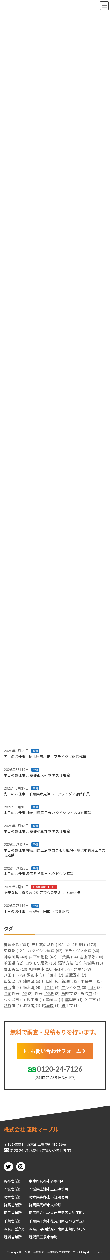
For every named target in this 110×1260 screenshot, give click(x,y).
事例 (35, 750)
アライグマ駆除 (81, 951)
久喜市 (93, 1000)
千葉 (7, 1221)
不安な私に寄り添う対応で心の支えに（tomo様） (44, 893)
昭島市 (50, 1006)
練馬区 (31, 981)
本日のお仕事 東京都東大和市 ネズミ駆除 (37, 775)
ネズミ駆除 (81, 945)
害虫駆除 (91, 957)
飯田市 (35, 1000)
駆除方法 (69, 963)
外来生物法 (47, 993)
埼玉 (7, 1213)
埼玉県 (13, 963)
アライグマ (73, 987)
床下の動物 (42, 957)
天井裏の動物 (48, 945)
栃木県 (31, 987)
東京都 (15, 951)
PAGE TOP (102, 1216)
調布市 (35, 975)
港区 (95, 987)
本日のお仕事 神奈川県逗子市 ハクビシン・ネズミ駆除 (47, 812)
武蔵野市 (75, 975)
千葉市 (54, 975)
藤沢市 (12, 987)
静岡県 (54, 1000)
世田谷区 (15, 969)
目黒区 (50, 987)
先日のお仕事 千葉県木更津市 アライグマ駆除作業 (47, 794)
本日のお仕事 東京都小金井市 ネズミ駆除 (37, 831)
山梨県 (12, 981)
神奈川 (9, 1229)
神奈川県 (15, 957)
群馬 (7, 1205)
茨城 (7, 1189)
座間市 (73, 1000)
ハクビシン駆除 (45, 951)
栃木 (7, 1197)
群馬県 (82, 969)
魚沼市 (89, 993)
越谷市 (12, 1006)
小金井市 (91, 981)
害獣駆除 (16, 945)
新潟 (7, 1237)
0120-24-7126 (59, 1069)
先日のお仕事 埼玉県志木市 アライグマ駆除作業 (45, 756)
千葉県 (68, 957)
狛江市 (70, 1006)
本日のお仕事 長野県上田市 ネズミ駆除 (36, 911)
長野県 (63, 969)
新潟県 (70, 981)
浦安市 (31, 1006)
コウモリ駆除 (40, 963)
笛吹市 (70, 993)
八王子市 (14, 975)
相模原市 (40, 969)
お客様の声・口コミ (44, 887)
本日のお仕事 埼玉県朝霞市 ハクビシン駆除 (38, 874)
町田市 (50, 981)
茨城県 (93, 963)
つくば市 (14, 1000)
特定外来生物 (18, 993)
